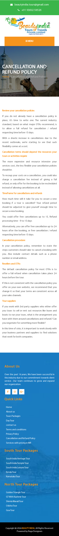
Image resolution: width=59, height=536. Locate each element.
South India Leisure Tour (17, 468)
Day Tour (10, 421)
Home (5, 77)
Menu (30, 41)
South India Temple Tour (17, 463)
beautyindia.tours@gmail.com (32, 4)
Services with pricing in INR (18, 443)
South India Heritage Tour (18, 459)
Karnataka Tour (13, 477)
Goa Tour (10, 510)
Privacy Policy (12, 434)
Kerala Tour (11, 472)
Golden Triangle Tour (15, 492)
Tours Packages (13, 416)
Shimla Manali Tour (14, 501)
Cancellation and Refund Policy (20, 438)
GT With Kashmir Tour (16, 497)
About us (10, 412)
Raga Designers (35, 531)
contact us (11, 425)
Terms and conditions (16, 430)
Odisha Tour (11, 506)
